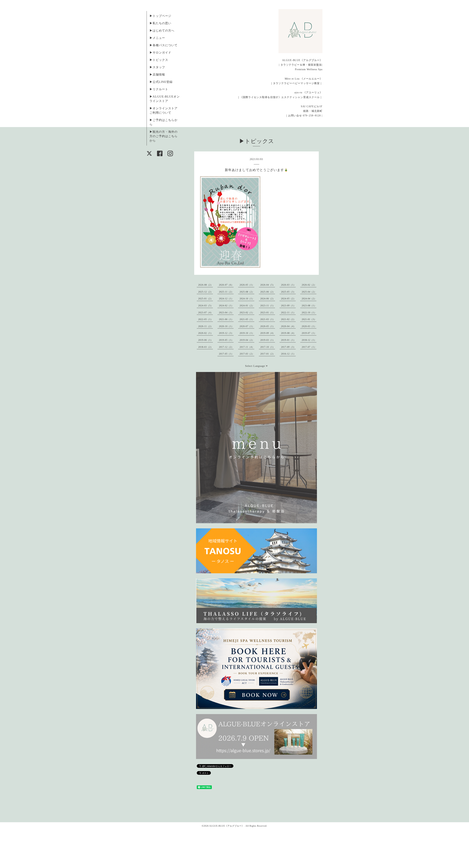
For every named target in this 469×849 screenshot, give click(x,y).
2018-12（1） (309, 340)
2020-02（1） (205, 333)
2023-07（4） (205, 312)
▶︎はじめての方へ (161, 30)
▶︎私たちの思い (160, 23)
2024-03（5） (205, 305)
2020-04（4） (288, 326)
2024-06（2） (267, 298)
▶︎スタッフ (157, 67)
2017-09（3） (288, 347)
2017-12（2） (226, 347)
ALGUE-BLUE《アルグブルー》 (226, 826)
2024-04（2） (309, 298)
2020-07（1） (247, 326)
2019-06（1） (205, 340)
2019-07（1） (309, 333)
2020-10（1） (226, 326)
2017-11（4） (247, 347)
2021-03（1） (267, 319)
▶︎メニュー (157, 37)
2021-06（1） (226, 319)
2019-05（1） (226, 340)
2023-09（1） (288, 305)
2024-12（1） (226, 298)
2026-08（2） (205, 285)
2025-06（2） (267, 292)
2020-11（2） (205, 326)
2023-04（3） (226, 312)
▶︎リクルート (158, 89)
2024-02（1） (226, 305)
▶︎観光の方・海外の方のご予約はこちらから (163, 136)
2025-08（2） (247, 292)
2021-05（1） (247, 319)
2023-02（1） (247, 312)
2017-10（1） (267, 347)
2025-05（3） (288, 292)
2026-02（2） (309, 285)
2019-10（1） (247, 333)
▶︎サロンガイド (160, 52)
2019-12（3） (226, 333)
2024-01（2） (247, 305)
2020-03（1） (309, 326)
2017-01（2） (267, 354)
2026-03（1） (288, 285)
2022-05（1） (205, 319)
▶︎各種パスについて (163, 45)
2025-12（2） (205, 292)
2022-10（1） (309, 312)
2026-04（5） (267, 285)
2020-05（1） (267, 326)
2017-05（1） (226, 354)
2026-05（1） (247, 285)
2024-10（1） (247, 298)
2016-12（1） (288, 354)
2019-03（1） (267, 340)
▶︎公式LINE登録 (161, 81)
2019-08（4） (288, 333)
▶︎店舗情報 (157, 74)
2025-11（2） (226, 292)
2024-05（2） (288, 298)
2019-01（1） (288, 340)
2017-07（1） (309, 347)
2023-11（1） (267, 305)
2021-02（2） (288, 319)
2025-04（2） (309, 292)
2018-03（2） (205, 347)
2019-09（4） (267, 333)
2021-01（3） (309, 319)
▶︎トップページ (160, 15)
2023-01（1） (267, 312)
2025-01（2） (205, 298)
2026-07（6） (226, 285)
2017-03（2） (247, 354)
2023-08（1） (309, 305)
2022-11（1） (288, 312)
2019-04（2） (247, 340)
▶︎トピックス (158, 59)
